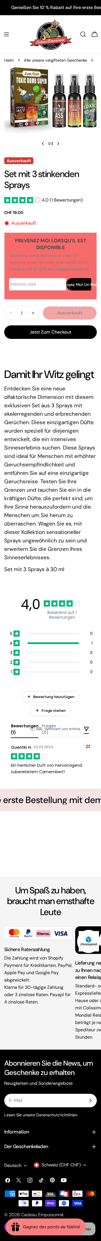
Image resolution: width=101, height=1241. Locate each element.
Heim (9, 60)
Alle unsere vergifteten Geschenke (55, 60)
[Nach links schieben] (42, 143)
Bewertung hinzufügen (53, 696)
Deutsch (12, 1165)
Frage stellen (54, 710)
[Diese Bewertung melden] (88, 747)
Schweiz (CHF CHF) (61, 1165)
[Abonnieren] (90, 1100)
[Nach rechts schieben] (58, 143)
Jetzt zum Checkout (50, 332)
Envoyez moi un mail (78, 284)
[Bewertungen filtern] (86, 729)
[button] (43, 200)
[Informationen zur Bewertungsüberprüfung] (32, 728)
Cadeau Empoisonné (42, 1215)
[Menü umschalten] (6, 34)
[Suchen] (83, 34)
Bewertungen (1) (24, 729)
